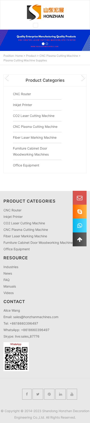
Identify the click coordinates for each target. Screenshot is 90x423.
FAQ (6, 280)
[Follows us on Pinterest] (49, 394)
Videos (8, 293)
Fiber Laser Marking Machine (35, 137)
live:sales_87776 (27, 336)
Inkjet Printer (22, 105)
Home (19, 55)
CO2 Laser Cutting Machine (33, 116)
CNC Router (22, 94)
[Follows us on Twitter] (38, 394)
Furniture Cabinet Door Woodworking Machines (38, 242)
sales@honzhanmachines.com (35, 317)
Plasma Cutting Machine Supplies (25, 60)
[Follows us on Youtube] (72, 394)
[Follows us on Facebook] (27, 394)
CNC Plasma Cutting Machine (58, 55)
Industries (10, 267)
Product (31, 55)
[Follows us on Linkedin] (60, 394)
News (7, 273)
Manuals (9, 286)
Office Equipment (26, 165)
